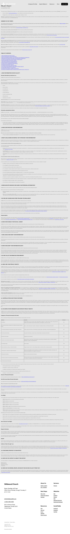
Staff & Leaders (44, 485)
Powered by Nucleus (8, 529)
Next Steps (44, 491)
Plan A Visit (43, 493)
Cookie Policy (6, 522)
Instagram (56, 510)
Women (55, 497)
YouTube (55, 511)
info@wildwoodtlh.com (10, 499)
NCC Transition (44, 487)
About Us (43, 483)
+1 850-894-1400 (9, 502)
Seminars (42, 497)
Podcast (55, 485)
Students (55, 495)
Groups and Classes (45, 495)
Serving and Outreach (58, 502)
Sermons (56, 483)
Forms (42, 511)
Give (41, 508)
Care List (42, 510)
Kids (54, 493)
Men (54, 498)
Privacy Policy (12, 522)
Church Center (44, 515)
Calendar (42, 513)
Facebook (56, 508)
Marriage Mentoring (58, 500)
